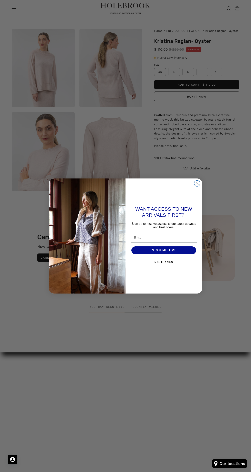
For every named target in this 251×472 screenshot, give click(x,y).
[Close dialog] (197, 183)
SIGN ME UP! (164, 250)
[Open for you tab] (12, 459)
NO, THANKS (164, 262)
